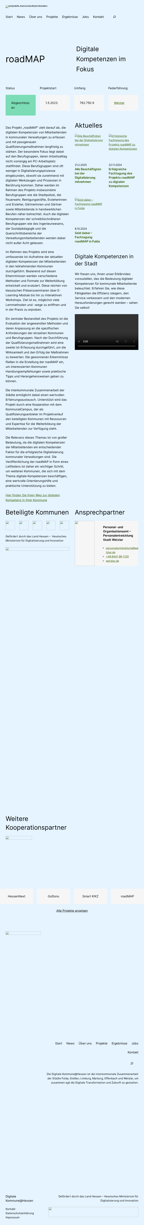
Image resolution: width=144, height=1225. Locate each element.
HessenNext (16, 896)
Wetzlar (119, 103)
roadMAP (127, 896)
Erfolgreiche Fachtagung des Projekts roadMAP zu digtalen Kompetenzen (122, 177)
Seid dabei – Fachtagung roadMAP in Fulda (87, 237)
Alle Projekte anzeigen (72, 910)
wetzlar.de (112, 561)
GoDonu (53, 896)
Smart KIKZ (90, 896)
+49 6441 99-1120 (117, 556)
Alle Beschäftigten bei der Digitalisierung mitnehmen (88, 175)
